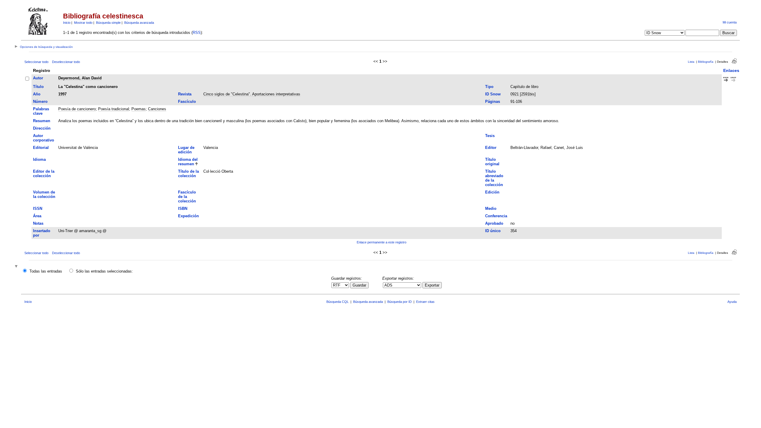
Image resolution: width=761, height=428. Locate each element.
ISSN (37, 208)
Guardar (359, 285)
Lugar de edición (186, 149)
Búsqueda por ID (399, 301)
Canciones (157, 109)
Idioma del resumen (188, 161)
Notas (38, 223)
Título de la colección (188, 173)
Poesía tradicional (113, 109)
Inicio (66, 22)
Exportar (432, 285)
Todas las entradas (45, 271)
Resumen (41, 121)
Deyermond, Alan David (80, 78)
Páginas (492, 101)
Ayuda (732, 301)
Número (40, 101)
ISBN (182, 208)
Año (36, 94)
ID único (493, 231)
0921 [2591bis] (523, 94)
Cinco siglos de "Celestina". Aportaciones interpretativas (251, 94)
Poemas (138, 109)
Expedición (188, 216)
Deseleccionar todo (66, 62)
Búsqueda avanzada (139, 22)
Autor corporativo (43, 137)
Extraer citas (425, 301)
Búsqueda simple (108, 22)
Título (38, 86)
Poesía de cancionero (77, 109)
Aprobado (494, 223)
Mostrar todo (83, 22)
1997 (62, 94)
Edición (492, 192)
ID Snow (493, 94)
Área (37, 216)
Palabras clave (41, 111)
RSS (197, 32)
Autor (38, 78)
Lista (691, 61)
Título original (492, 161)
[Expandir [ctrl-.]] (17, 266)
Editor (490, 147)
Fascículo (187, 101)
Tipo (489, 86)
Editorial (41, 147)
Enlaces (731, 70)
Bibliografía (705, 61)
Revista (184, 94)
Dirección (42, 128)
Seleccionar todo (36, 62)
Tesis (490, 135)
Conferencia (496, 216)
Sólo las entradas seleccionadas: (104, 271)
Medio (490, 208)
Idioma (39, 159)
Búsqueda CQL (337, 301)
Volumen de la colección (44, 194)
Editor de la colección (43, 173)
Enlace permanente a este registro (381, 242)
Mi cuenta (730, 22)
